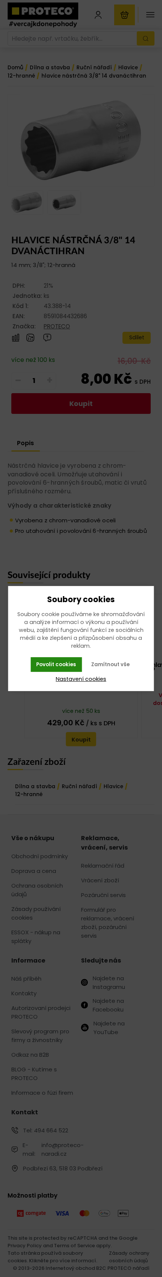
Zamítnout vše (110, 664)
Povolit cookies (56, 664)
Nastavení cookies (81, 679)
